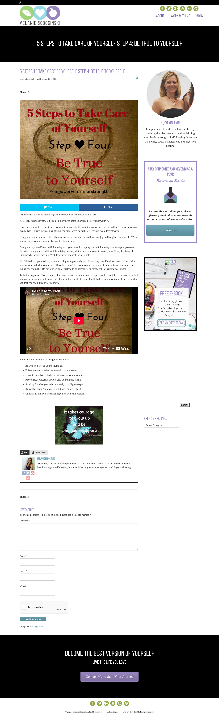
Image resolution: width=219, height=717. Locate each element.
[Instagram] (28, 473)
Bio (25, 452)
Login (19, 2)
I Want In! (170, 230)
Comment (25, 521)
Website (23, 586)
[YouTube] (28, 478)
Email (23, 571)
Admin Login (112, 712)
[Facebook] (24, 473)
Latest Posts (40, 452)
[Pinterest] (32, 473)
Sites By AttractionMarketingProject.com (138, 712)
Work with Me (180, 15)
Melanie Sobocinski (46, 458)
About (160, 15)
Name (23, 556)
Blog (199, 15)
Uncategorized (36, 626)
